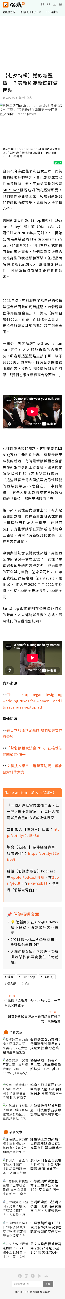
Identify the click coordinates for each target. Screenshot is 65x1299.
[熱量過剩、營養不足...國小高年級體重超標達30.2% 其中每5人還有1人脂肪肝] (16, 1067)
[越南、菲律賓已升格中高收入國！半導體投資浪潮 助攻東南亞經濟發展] (16, 1091)
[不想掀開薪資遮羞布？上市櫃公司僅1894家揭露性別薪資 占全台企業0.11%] (16, 1187)
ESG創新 (52, 12)
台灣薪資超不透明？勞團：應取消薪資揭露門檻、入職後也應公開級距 (46, 1206)
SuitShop (28, 977)
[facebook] (42, 4)
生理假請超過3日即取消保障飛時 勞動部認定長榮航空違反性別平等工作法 (46, 1227)
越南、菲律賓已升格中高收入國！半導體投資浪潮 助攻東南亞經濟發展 (46, 1089)
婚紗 (27, 983)
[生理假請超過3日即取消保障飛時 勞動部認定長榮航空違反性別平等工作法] (16, 1229)
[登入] (54, 4)
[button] (60, 4)
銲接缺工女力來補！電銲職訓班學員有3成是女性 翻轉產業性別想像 (46, 1043)
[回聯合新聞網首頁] (5, 4)
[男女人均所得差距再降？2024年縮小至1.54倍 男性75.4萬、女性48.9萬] (16, 1250)
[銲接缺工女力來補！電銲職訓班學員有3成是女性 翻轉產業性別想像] (16, 1046)
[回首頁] (14, 4)
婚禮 (10, 977)
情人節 (11, 983)
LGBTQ (49, 977)
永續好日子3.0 (30, 12)
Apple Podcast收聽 (27, 877)
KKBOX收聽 (38, 883)
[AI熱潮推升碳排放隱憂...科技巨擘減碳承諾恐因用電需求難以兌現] (16, 1112)
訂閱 (48, 1283)
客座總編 (9, 12)
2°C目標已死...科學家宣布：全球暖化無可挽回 (34, 942)
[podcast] (48, 4)
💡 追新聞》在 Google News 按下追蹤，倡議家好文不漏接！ (34, 927)
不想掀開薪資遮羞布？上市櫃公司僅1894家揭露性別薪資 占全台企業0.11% (44, 1185)
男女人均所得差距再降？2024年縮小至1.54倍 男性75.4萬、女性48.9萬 (46, 1248)
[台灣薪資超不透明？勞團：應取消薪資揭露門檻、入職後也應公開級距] (16, 1208)
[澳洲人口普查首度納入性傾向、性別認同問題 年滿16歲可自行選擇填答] (16, 1166)
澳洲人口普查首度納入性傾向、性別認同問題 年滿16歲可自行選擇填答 (46, 1164)
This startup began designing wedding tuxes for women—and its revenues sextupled (32, 701)
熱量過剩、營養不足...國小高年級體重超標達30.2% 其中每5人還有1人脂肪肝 (46, 1064)
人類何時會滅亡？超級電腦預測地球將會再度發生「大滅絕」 (34, 957)
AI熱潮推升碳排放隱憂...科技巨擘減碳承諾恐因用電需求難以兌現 (46, 1110)
